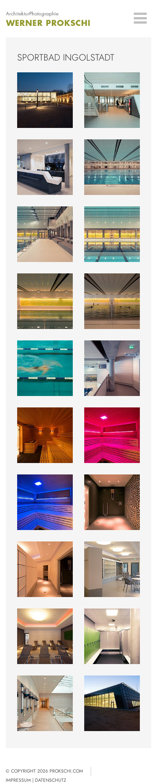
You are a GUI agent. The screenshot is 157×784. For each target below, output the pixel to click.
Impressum (18, 780)
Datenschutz (50, 780)
